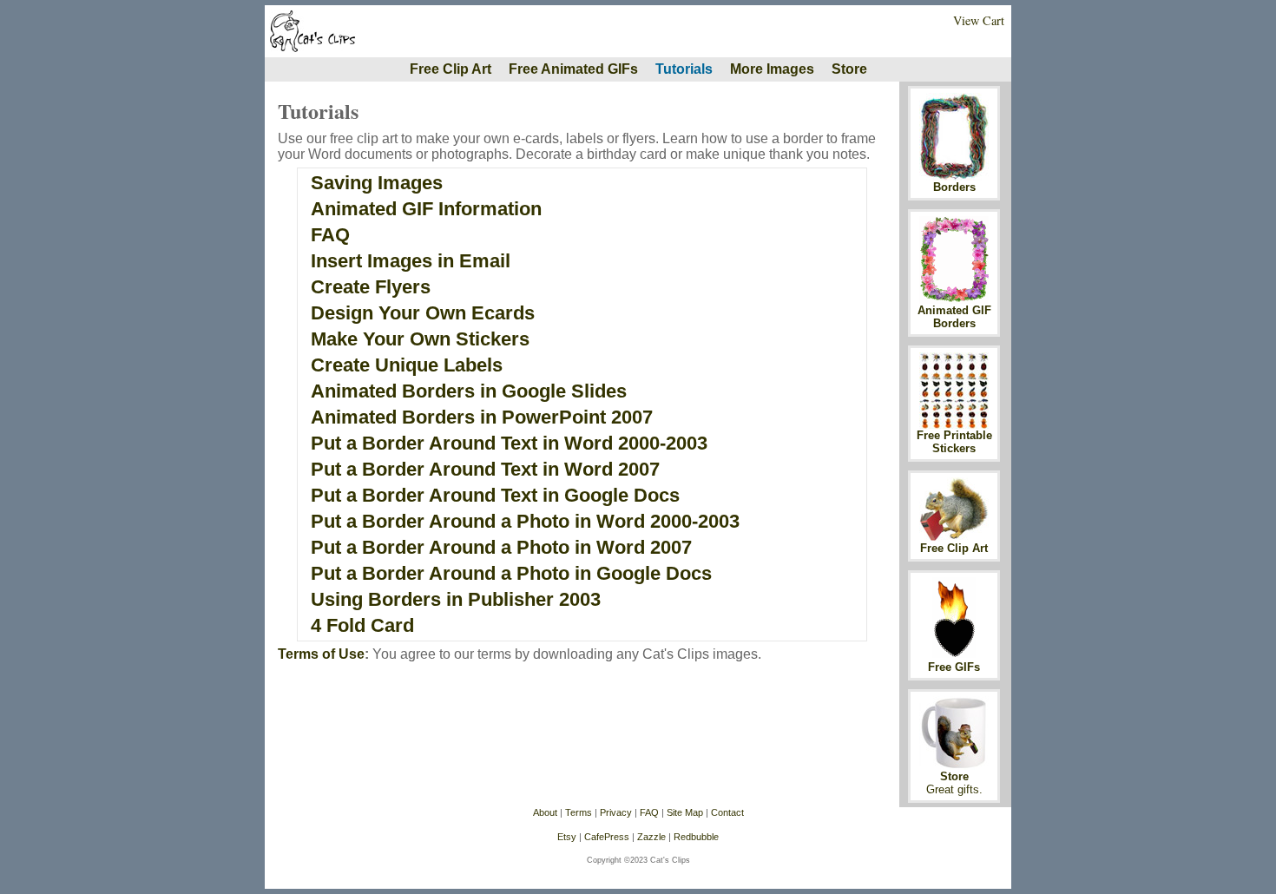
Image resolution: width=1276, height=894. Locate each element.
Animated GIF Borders (954, 317)
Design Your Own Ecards (423, 313)
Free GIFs (954, 667)
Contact (727, 812)
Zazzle (651, 837)
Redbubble (696, 837)
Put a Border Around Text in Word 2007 (485, 469)
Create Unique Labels (407, 365)
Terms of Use (321, 654)
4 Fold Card (362, 625)
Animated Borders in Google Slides (469, 391)
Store (849, 69)
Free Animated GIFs (573, 69)
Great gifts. (954, 789)
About (545, 812)
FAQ (330, 235)
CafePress (606, 837)
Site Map (685, 812)
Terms (578, 812)
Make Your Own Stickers (420, 339)
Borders (954, 187)
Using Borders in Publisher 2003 (456, 599)
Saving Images (377, 183)
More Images (772, 69)
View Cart (978, 20)
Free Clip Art (450, 69)
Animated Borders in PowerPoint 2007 (482, 417)
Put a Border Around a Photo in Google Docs (511, 573)
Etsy (566, 837)
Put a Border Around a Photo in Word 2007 (501, 547)
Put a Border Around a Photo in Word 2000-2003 (525, 521)
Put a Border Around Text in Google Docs (495, 495)
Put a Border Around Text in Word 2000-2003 (509, 443)
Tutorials (684, 69)
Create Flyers (371, 287)
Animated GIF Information (426, 209)
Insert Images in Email (410, 261)
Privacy (616, 812)
